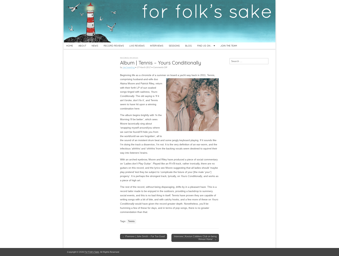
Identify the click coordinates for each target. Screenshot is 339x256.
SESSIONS (174, 45)
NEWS (95, 45)
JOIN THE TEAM (228, 45)
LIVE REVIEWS (137, 45)
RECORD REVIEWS (114, 45)
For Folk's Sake (92, 252)
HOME (69, 45)
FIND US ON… (204, 45)
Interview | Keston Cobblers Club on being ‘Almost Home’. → (195, 238)
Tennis (131, 221)
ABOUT (82, 45)
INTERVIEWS (156, 45)
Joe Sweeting (129, 67)
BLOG (188, 45)
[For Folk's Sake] (169, 21)
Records (124, 58)
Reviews (134, 58)
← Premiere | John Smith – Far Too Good (143, 236)
